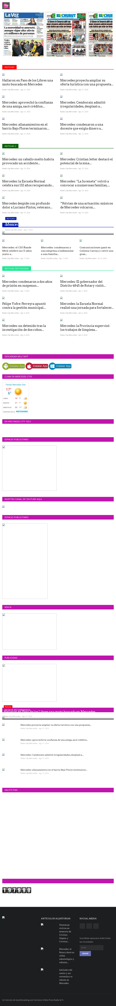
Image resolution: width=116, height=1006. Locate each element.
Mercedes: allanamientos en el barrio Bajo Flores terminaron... (25, 126)
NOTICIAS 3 (10, 225)
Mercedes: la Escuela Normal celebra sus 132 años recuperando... (28, 183)
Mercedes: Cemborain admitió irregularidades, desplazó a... (82, 104)
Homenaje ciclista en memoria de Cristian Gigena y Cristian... (65, 933)
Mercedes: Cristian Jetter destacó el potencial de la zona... (86, 161)
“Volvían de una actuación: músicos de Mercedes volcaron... (86, 205)
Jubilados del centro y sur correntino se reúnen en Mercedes (65, 976)
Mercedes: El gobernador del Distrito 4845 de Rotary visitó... (83, 283)
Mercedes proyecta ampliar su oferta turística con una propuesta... (86, 82)
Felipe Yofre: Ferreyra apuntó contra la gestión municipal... (24, 305)
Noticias (9, 67)
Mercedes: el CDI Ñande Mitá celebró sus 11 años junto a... (17, 251)
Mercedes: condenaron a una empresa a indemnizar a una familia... (57, 251)
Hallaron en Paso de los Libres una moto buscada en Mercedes (27, 82)
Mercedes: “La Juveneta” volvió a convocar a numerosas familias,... (85, 183)
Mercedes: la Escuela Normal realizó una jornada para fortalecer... (87, 305)
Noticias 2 (10, 146)
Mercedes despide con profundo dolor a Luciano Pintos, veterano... (27, 205)
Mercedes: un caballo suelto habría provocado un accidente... (28, 161)
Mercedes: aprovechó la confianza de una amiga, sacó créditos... (27, 104)
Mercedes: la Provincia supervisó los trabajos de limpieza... (85, 328)
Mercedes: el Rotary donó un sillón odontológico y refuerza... (66, 956)
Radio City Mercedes (10, 89)
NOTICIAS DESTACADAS (17, 268)
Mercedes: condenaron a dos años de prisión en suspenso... (27, 283)
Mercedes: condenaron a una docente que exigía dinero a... (81, 126)
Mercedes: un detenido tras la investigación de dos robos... (24, 328)
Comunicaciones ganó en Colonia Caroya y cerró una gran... (96, 251)
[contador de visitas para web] (16, 890)
